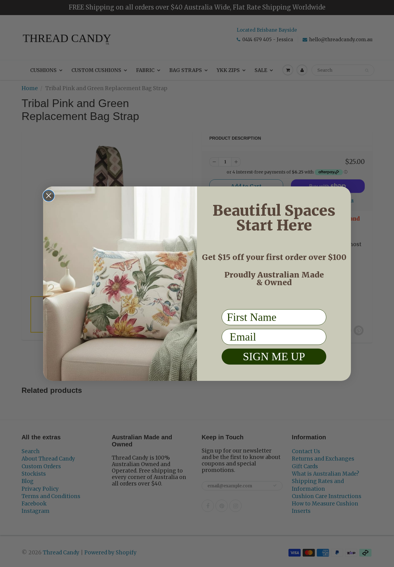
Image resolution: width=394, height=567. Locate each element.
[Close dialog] (48, 195)
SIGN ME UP (274, 356)
